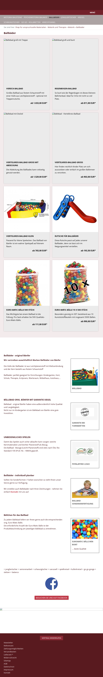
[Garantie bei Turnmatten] (85, 412)
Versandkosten (10, 651)
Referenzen (8, 645)
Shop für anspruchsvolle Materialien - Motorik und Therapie (40, 27)
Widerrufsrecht (10, 657)
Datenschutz (9, 666)
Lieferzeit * (8, 654)
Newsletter (8, 642)
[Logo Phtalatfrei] (85, 451)
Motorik (71, 27)
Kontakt (14, 492)
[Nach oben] (51, 625)
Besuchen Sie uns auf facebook (51, 597)
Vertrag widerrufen (51, 638)
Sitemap (7, 660)
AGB (5, 663)
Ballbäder (80, 27)
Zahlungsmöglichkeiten (13, 648)
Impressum (8, 669)
